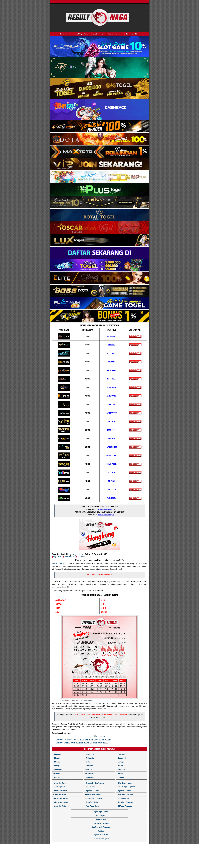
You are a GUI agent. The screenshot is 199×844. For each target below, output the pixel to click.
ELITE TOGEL (111, 396)
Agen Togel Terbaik (101, 812)
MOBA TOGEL (111, 387)
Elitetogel (57, 777)
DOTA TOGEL (111, 336)
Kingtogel (121, 773)
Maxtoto (89, 770)
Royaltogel (90, 754)
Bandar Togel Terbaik (93, 795)
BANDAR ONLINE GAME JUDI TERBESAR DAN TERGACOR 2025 (82, 743)
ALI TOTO (111, 473)
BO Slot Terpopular (61, 798)
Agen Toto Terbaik (124, 791)
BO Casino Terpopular (101, 839)
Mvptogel (57, 773)
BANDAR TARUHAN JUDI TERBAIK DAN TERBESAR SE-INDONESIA (83, 740)
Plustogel (121, 770)
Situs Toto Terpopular (125, 795)
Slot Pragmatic (101, 819)
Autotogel (58, 770)
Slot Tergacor (101, 816)
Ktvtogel (57, 762)
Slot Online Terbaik (61, 802)
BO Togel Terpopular (125, 806)
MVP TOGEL (111, 379)
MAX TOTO (111, 438)
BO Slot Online (91, 787)
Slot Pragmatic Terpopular (101, 827)
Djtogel (56, 758)
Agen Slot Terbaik (92, 791)
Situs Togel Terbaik (125, 783)
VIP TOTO (111, 421)
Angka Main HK (83, 557)
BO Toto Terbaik (123, 798)
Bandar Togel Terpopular (126, 787)
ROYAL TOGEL (111, 404)
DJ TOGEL (111, 345)
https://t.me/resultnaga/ (106, 515)
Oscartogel (122, 754)
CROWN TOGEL (111, 456)
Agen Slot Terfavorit (61, 806)
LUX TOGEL (111, 481)
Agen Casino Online (101, 835)
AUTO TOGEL (111, 370)
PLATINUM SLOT (111, 447)
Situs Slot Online (60, 795)
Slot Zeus (101, 831)
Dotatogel (57, 754)
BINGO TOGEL (111, 490)
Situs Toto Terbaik (92, 802)
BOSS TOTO (111, 430)
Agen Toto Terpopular (126, 802)
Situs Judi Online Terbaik (95, 783)
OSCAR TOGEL (111, 464)
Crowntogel (90, 777)
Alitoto (120, 766)
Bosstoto (89, 766)
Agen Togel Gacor (60, 787)
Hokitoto (121, 777)
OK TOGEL (111, 362)
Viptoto (88, 762)
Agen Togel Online (92, 806)
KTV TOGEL (111, 353)
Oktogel (57, 766)
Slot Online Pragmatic (101, 823)
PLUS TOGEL (111, 498)
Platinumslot (90, 773)
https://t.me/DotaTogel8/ (104, 510)
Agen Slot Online (60, 783)
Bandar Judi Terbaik (61, 791)
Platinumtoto (90, 758)
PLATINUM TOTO (111, 413)
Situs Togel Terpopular (94, 798)
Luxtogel (121, 762)
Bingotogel (122, 758)
